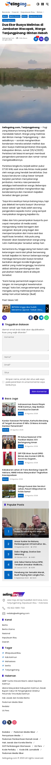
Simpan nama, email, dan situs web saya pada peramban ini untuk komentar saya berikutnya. (25, 382)
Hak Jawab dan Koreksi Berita (16, 698)
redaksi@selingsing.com (18, 613)
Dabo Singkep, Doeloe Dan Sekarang (27, 553)
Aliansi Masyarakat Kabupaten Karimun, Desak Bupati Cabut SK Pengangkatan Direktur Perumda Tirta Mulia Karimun (24, 691)
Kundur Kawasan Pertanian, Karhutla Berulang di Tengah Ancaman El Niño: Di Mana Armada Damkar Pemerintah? (25, 423)
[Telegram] (41, 317)
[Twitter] (36, 317)
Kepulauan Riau (35, 16)
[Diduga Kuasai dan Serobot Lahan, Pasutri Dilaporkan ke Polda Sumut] (9, 491)
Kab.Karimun (11, 657)
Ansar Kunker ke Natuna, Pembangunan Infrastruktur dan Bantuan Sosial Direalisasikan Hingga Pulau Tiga (30, 542)
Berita (5, 16)
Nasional (6, 633)
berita (8, 665)
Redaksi (5, 706)
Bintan (24, 16)
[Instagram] (14, 722)
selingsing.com (8, 38)
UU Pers (5, 710)
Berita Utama (15, 16)
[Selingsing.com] (18, 4)
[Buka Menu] (42, 4)
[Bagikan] (46, 39)
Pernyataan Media (11, 735)
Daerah (5, 430)
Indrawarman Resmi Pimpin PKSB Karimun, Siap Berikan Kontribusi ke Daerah (31, 407)
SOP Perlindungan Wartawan (16, 746)
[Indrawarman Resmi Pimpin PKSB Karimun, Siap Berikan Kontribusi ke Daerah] (9, 409)
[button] (38, 4)
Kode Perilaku (9, 749)
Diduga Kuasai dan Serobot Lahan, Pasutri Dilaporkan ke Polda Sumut (32, 489)
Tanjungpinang (9, 20)
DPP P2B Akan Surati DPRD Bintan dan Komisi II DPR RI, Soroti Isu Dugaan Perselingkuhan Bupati (31, 457)
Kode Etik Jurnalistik (29, 749)
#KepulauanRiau (13, 653)
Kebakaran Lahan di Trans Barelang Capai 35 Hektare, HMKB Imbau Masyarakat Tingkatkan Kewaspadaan (25, 473)
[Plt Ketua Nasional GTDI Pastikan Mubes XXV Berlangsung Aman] (9, 442)
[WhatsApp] (46, 317)
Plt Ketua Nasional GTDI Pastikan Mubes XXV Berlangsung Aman (29, 440)
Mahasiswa (10, 661)
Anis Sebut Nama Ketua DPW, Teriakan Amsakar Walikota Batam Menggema (28, 563)
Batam (5, 479)
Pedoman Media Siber (12, 702)
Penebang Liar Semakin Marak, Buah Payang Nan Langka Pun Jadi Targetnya (29, 573)
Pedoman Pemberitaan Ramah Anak (20, 739)
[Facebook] (30, 317)
